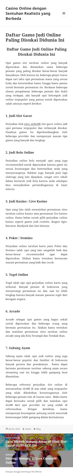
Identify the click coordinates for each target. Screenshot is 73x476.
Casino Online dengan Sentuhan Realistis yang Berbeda (28, 13)
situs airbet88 (32, 124)
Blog (38, 428)
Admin (28, 428)
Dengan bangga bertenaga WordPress (24, 471)
